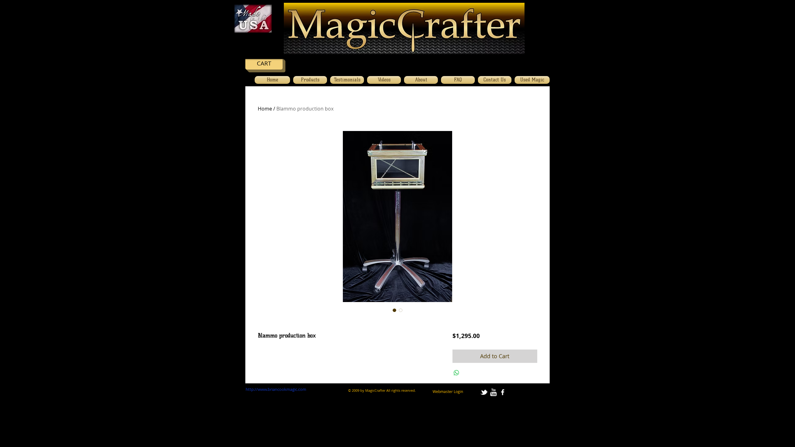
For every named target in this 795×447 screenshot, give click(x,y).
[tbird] (484, 392)
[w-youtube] (493, 392)
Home (265, 108)
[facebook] (503, 392)
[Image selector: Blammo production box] (394, 310)
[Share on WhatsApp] (456, 373)
